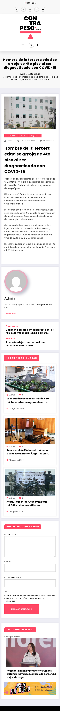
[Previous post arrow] (53, 330)
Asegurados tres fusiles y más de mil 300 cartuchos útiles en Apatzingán (27, 503)
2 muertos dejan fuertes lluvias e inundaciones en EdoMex (25, 344)
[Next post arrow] (53, 343)
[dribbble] (30, 9)
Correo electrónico (12, 577)
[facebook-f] (17, 9)
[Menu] (23, 45)
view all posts (10, 313)
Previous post (12, 326)
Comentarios (10, 534)
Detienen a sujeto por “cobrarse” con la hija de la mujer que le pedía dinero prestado (29, 331)
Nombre (7, 562)
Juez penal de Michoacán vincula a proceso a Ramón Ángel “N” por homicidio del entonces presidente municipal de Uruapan (27, 451)
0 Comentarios (48, 141)
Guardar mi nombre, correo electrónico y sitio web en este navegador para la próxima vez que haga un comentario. (29, 598)
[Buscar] (31, 45)
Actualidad (11, 136)
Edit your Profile (44, 304)
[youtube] (43, 9)
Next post (10, 339)
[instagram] (36, 9)
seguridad (35, 136)
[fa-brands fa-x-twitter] (23, 9)
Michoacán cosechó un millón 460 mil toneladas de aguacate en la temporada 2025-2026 (28, 400)
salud (23, 136)
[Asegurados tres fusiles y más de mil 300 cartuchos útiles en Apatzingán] (30, 482)
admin (9, 141)
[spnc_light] (37, 45)
